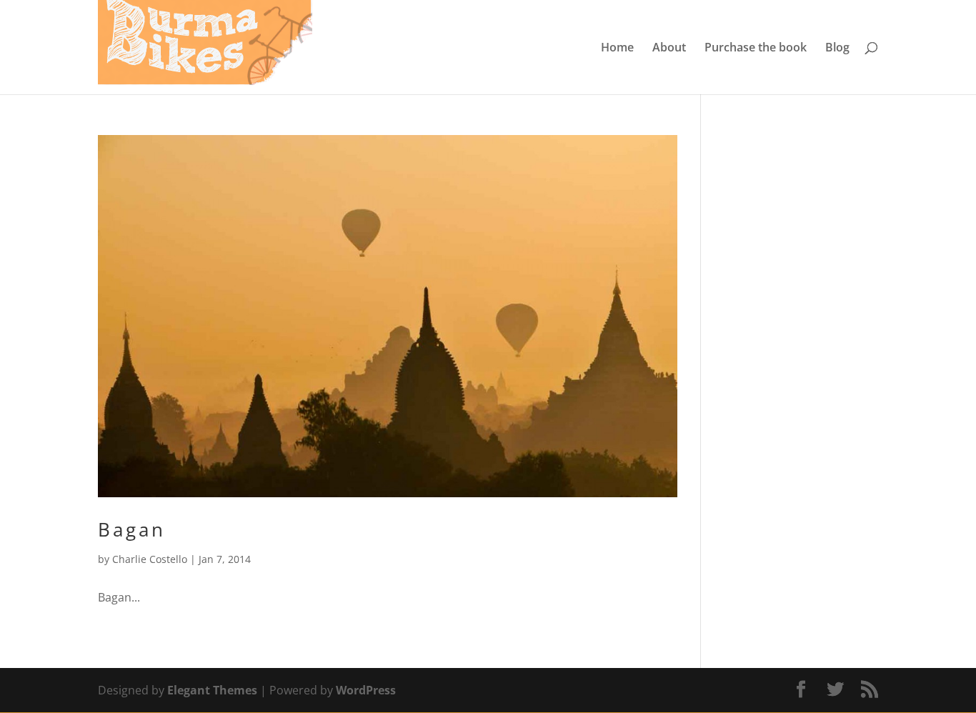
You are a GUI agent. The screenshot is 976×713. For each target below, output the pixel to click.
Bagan (132, 529)
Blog (837, 48)
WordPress (366, 690)
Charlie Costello (149, 559)
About (669, 48)
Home (617, 48)
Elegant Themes (212, 690)
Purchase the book (755, 48)
